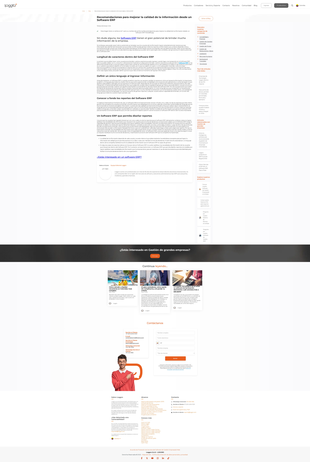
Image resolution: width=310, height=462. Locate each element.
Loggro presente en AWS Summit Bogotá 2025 (203, 155)
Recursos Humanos (205, 56)
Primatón (144, 440)
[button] (157, 343)
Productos (187, 5)
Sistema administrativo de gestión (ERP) (152, 401)
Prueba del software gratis (148, 438)
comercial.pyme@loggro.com (135, 338)
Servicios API (145, 425)
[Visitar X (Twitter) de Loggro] (147, 458)
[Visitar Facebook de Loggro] (141, 458)
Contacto (226, 5)
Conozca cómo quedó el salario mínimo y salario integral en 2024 (204, 109)
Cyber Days (144, 442)
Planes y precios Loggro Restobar (150, 431)
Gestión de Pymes (205, 46)
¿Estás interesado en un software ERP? (119, 157)
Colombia (117, 438)
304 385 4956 (130, 347)
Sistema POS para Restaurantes (150, 404)
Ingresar (266, 5)
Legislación (203, 54)
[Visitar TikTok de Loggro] (168, 458)
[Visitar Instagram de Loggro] (157, 458)
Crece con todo (145, 422)
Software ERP (128, 38)
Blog (255, 5)
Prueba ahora (281, 5)
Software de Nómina (147, 403)
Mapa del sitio (146, 454)
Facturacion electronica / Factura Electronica (153, 410)
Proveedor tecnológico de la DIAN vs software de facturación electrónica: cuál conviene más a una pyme (187, 288)
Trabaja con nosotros (147, 437)
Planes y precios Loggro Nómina (150, 432)
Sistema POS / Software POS (149, 407)
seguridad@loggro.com (118, 431)
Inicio (83, 11)
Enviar (175, 358)
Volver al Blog (206, 18)
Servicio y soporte (178, 407)
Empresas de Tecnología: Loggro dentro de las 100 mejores (203, 80)
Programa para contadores (148, 414)
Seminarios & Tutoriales (203, 60)
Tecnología (203, 64)
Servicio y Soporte (213, 5)
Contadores (198, 5)
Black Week (144, 441)
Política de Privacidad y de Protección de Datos (179, 369)
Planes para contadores (147, 434)
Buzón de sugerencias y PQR (181, 409)
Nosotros (235, 5)
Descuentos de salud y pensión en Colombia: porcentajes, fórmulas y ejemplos (204, 94)
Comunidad (246, 5)
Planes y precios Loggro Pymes (150, 429)
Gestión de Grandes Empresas (205, 42)
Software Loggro (146, 428)
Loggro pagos (145, 426)
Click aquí (155, 256)
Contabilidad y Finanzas (204, 38)
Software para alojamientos (149, 406)
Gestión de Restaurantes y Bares (206, 50)
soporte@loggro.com (132, 343)
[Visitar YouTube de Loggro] (152, 458)
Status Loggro (145, 424)
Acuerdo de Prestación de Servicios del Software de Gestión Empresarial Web (155, 450)
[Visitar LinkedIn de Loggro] (163, 458)
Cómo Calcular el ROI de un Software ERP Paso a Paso (203, 167)
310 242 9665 (129, 352)
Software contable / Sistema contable (152, 411)
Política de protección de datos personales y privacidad (170, 454)
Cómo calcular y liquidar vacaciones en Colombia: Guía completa (120, 289)
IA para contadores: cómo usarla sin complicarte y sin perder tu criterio (153, 289)
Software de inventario (147, 413)
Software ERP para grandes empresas (152, 409)
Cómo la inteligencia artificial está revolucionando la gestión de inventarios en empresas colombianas (204, 140)
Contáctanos (144, 435)
